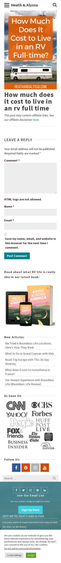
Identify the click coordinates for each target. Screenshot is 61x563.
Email (9, 220)
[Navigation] (7, 5)
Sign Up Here (30, 510)
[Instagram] (30, 490)
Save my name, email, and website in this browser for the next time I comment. (30, 243)
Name (9, 206)
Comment (12, 160)
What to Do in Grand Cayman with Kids (29, 353)
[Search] (54, 5)
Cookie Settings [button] (14, 555)
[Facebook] (16, 490)
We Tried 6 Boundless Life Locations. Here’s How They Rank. (28, 345)
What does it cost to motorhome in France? (27, 372)
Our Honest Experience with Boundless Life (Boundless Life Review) (29, 382)
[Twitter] (23, 490)
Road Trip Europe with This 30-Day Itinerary (27, 362)
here (36, 120)
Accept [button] (31, 555)
